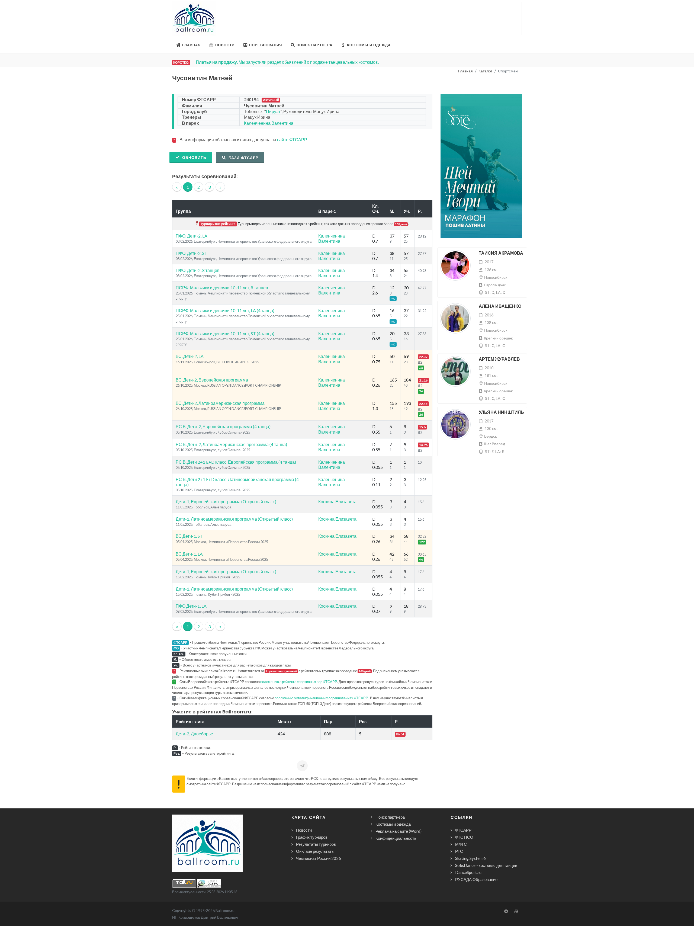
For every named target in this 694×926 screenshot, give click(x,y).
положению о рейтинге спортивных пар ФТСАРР (298, 682)
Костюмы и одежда (393, 824)
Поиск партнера (390, 817)
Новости (304, 830)
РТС (459, 851)
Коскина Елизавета (337, 501)
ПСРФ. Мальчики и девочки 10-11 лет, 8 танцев (222, 287)
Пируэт (273, 111)
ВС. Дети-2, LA (190, 356)
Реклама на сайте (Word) (398, 831)
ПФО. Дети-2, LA (191, 235)
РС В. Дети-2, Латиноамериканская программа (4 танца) (231, 444)
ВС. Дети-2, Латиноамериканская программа (220, 403)
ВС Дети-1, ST (189, 536)
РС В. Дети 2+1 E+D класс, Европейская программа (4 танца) (236, 461)
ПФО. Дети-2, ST (191, 253)
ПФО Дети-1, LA (191, 605)
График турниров (311, 837)
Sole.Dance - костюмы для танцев (486, 865)
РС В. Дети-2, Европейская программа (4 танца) (223, 426)
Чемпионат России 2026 (318, 858)
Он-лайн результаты (315, 851)
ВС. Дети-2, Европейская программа (212, 379)
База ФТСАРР (242, 157)
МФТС (461, 844)
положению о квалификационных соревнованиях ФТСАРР (321, 698)
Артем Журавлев (499, 359)
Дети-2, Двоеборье (194, 733)
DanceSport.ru (468, 872)
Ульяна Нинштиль (501, 412)
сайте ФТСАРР (292, 139)
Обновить (193, 157)
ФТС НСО (464, 837)
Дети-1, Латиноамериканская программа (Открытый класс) (234, 518)
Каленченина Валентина (268, 123)
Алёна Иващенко (500, 306)
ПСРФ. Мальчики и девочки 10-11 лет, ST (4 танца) (225, 333)
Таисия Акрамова (501, 253)
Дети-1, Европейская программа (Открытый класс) (226, 501)
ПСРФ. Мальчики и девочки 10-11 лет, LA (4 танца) (225, 310)
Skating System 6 (470, 858)
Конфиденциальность (395, 838)
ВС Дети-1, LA (189, 553)
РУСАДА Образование (476, 879)
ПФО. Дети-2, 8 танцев (198, 270)
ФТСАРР (463, 830)
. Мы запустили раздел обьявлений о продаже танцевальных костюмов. (287, 62)
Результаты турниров (316, 844)
